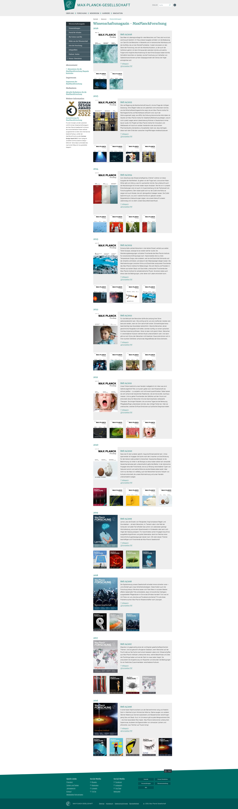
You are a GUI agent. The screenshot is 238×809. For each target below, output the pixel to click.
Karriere (106, 13)
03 (136, 159)
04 (152, 159)
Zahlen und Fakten (72, 785)
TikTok (94, 792)
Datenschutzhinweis (121, 804)
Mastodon (95, 785)
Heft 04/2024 (126, 175)
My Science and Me (75, 37)
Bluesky (94, 782)
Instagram (118, 785)
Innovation (118, 13)
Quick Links (71, 779)
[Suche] (170, 5)
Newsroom (94, 13)
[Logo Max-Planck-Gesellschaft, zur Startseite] (96, 6)
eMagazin (125, 64)
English (155, 5)
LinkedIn (94, 788)
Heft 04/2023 (126, 245)
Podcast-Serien (74, 54)
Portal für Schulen (75, 32)
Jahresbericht (70, 788)
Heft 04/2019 (126, 519)
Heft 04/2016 (126, 707)
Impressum (109, 804)
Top (169, 771)
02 (119, 86)
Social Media (95, 779)
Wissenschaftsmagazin (77, 24)
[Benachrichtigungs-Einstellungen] (174, 5)
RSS (146, 787)
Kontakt (146, 779)
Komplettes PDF (127, 66)
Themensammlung (162, 783)
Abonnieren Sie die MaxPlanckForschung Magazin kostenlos (77, 71)
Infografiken (73, 50)
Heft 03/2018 (126, 581)
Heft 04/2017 (126, 644)
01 (103, 86)
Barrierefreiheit (134, 804)
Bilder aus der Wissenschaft (78, 41)
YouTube (118, 788)
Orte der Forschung (75, 45)
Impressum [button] (71, 78)
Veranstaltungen (74, 28)
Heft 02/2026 (126, 34)
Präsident (69, 782)
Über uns (70, 13)
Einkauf (68, 792)
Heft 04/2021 (126, 383)
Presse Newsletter (163, 779)
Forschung (82, 13)
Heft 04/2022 (126, 315)
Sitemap (101, 804)
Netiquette (117, 792)
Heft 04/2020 (126, 451)
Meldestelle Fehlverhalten (74, 795)
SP (103, 503)
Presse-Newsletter (75, 58)
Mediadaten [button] (71, 88)
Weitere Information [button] (75, 99)
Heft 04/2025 (126, 102)
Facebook (118, 782)
